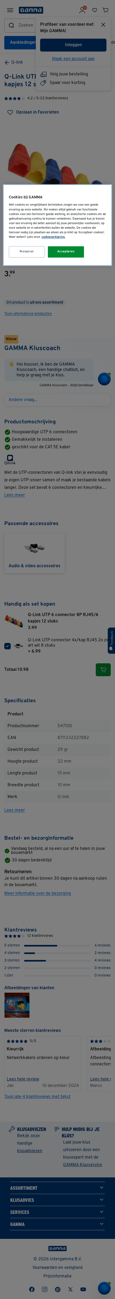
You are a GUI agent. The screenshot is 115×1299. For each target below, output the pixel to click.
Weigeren (27, 251)
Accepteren (66, 251)
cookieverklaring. (53, 237)
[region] (57, 225)
